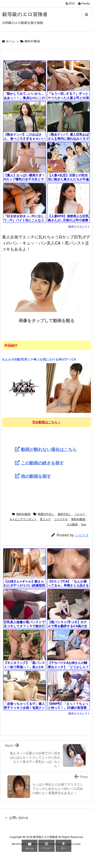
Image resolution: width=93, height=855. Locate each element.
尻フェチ (45, 519)
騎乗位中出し (46, 514)
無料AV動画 (32, 41)
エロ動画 (72, 524)
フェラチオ (61, 519)
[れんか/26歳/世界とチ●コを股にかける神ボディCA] (46, 388)
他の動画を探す (36, 476)
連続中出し (64, 514)
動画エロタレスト (79, 226)
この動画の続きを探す (42, 463)
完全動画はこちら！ (46, 422)
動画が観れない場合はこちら (49, 449)
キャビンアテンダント (23, 519)
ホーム (10, 41)
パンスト (79, 514)
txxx (83, 524)
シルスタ (82, 535)
